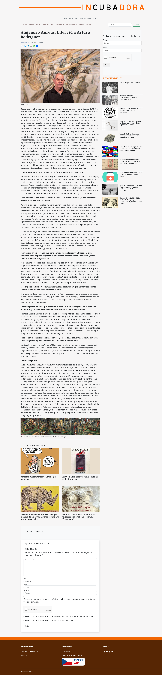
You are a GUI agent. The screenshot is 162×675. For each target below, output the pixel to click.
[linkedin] (112, 651)
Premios (38, 25)
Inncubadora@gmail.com (29, 651)
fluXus (65, 25)
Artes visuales (25, 42)
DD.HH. (25, 25)
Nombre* (27, 579)
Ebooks (31, 25)
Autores (81, 25)
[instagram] (109, 651)
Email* (26, 584)
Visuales (45, 25)
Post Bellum (66, 651)
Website (26, 590)
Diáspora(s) (73, 25)
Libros (52, 25)
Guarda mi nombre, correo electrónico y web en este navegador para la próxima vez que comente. (59, 600)
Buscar (136, 25)
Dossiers (59, 25)
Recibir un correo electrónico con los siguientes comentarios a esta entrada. (59, 616)
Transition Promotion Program (72, 655)
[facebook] (104, 651)
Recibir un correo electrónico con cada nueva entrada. (49, 620)
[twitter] (107, 651)
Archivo (88, 25)
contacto (24, 655)
